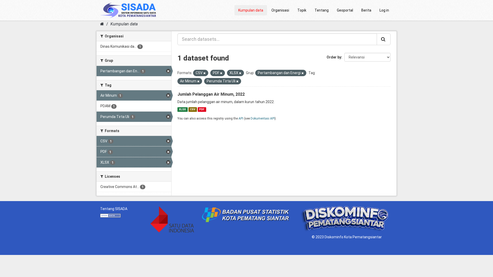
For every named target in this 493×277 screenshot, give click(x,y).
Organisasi (280, 10)
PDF (201, 109)
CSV (192, 109)
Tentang (322, 10)
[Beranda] (102, 24)
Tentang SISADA (113, 209)
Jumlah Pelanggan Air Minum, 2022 (211, 94)
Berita (366, 10)
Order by (334, 57)
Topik (301, 10)
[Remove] (204, 73)
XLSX (182, 109)
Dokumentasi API (263, 118)
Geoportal (345, 10)
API (241, 118)
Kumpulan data (250, 10)
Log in (384, 10)
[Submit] (384, 39)
